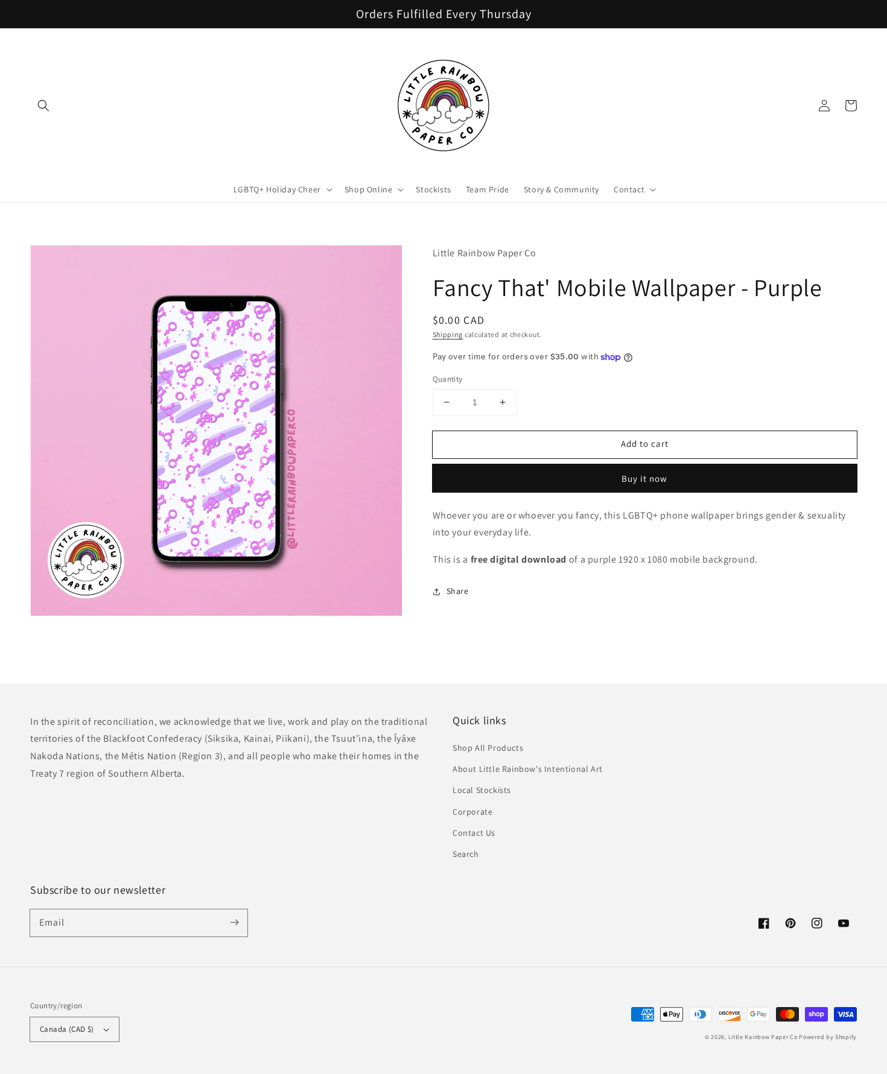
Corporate (472, 811)
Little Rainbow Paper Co (763, 1037)
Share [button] (458, 591)
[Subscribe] (234, 922)
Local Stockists (482, 790)
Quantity (448, 379)
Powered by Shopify (828, 1037)
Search (466, 853)
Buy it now (644, 478)
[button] (43, 105)
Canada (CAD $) (67, 1029)
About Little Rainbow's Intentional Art (528, 768)
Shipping (448, 333)
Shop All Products (488, 747)
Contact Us (474, 832)
